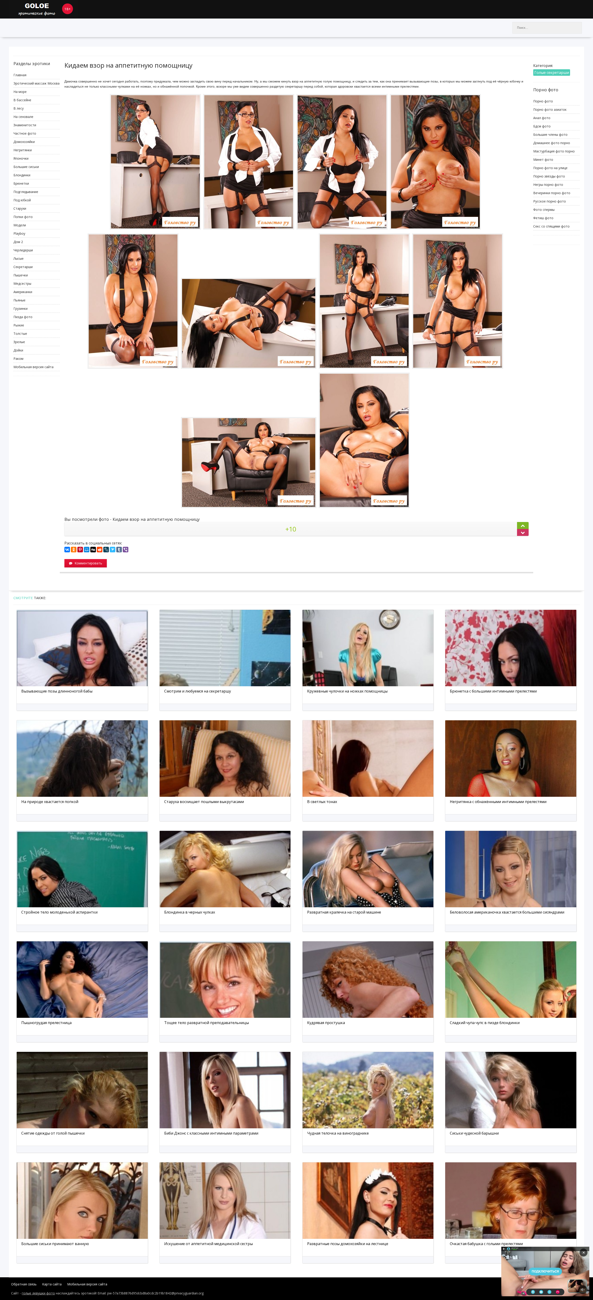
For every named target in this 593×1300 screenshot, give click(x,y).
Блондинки (21, 175)
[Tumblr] (119, 549)
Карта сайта (52, 1284)
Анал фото (541, 118)
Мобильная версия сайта (33, 367)
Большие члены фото (550, 134)
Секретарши (23, 267)
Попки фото (23, 217)
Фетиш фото (543, 218)
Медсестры (22, 283)
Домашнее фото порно (551, 143)
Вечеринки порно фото (551, 193)
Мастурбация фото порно (554, 151)
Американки (22, 292)
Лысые (18, 258)
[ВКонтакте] (67, 549)
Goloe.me (43, 9)
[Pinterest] (80, 549)
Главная (19, 75)
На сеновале (23, 116)
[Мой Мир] (86, 549)
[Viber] (125, 549)
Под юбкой (22, 200)
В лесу (18, 108)
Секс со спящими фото (551, 226)
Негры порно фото (548, 184)
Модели (19, 225)
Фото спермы (544, 209)
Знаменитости (24, 125)
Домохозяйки (24, 141)
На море (20, 91)
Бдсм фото (542, 126)
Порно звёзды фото (549, 176)
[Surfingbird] (112, 549)
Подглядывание (25, 192)
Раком (18, 358)
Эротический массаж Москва (36, 83)
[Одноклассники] (73, 549)
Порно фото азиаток (550, 109)
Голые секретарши (551, 72)
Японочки (20, 158)
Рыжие (18, 325)
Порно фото (543, 101)
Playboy (19, 233)
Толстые (20, 333)
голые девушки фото (38, 1293)
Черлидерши (23, 250)
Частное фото (24, 133)
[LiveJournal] (106, 549)
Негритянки (22, 150)
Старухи (19, 208)
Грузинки (20, 308)
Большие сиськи (26, 166)
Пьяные (19, 300)
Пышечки (20, 275)
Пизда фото (22, 317)
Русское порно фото (549, 201)
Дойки (18, 350)
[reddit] (99, 549)
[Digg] (93, 549)
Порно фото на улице (550, 168)
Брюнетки (21, 183)
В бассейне (22, 100)
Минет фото (543, 159)
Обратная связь (24, 1284)
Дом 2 (18, 242)
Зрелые (19, 342)
